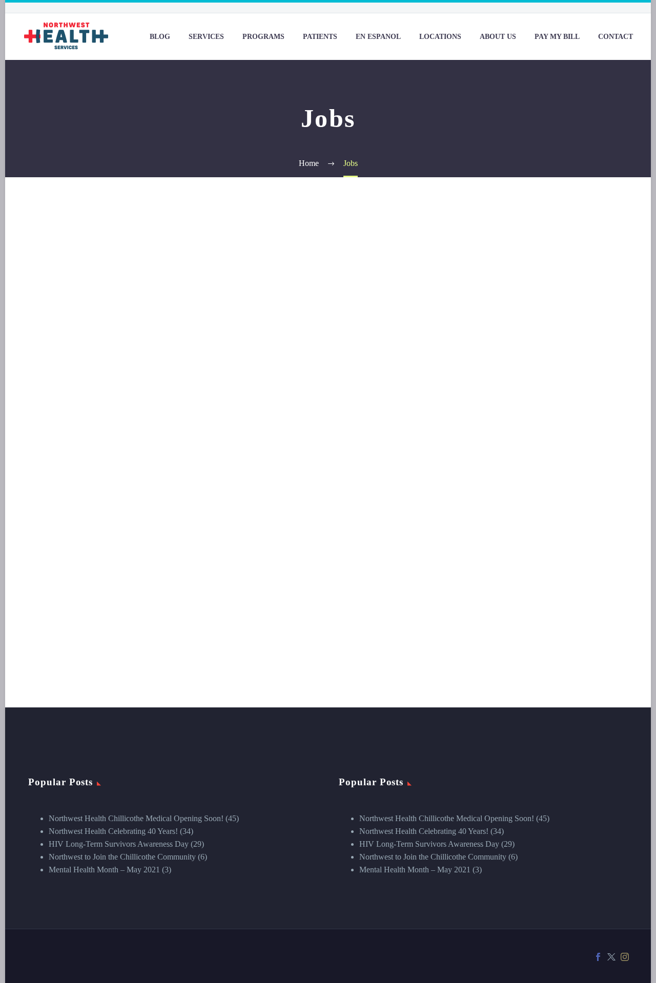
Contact (615, 36)
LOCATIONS (440, 36)
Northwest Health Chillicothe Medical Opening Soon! (136, 818)
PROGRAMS (263, 36)
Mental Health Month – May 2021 (104, 869)
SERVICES (206, 36)
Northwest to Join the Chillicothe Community (122, 856)
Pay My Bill (557, 36)
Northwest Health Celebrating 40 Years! (113, 831)
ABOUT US (498, 36)
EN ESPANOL (378, 36)
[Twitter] (611, 957)
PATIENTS (320, 36)
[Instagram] (625, 957)
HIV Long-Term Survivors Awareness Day (119, 844)
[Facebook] (598, 957)
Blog (160, 36)
